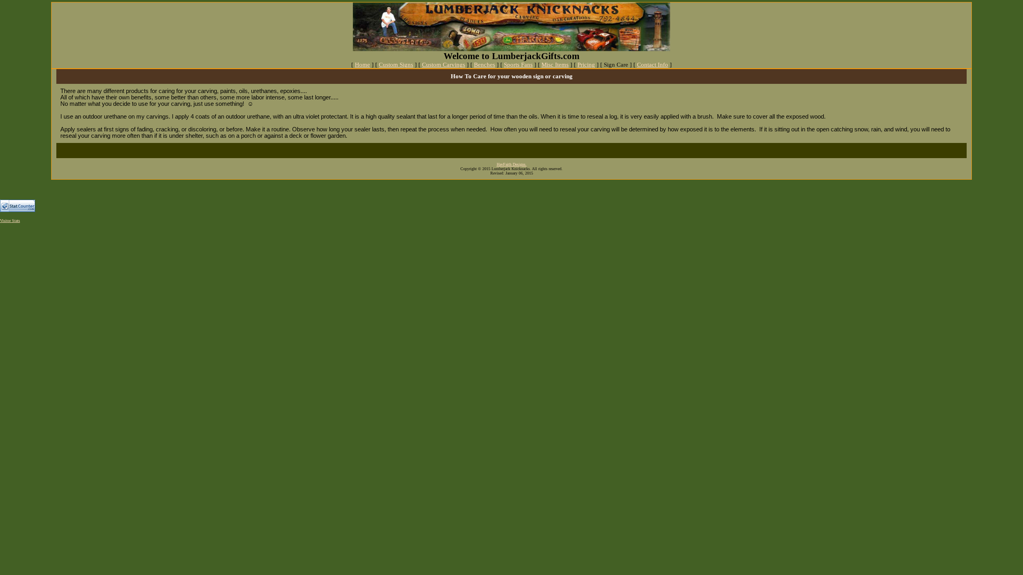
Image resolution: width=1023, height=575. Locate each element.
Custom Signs (396, 64)
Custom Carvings (443, 64)
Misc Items (555, 64)
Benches (484, 64)
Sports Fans (518, 64)
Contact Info (652, 64)
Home (362, 64)
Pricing (586, 64)
